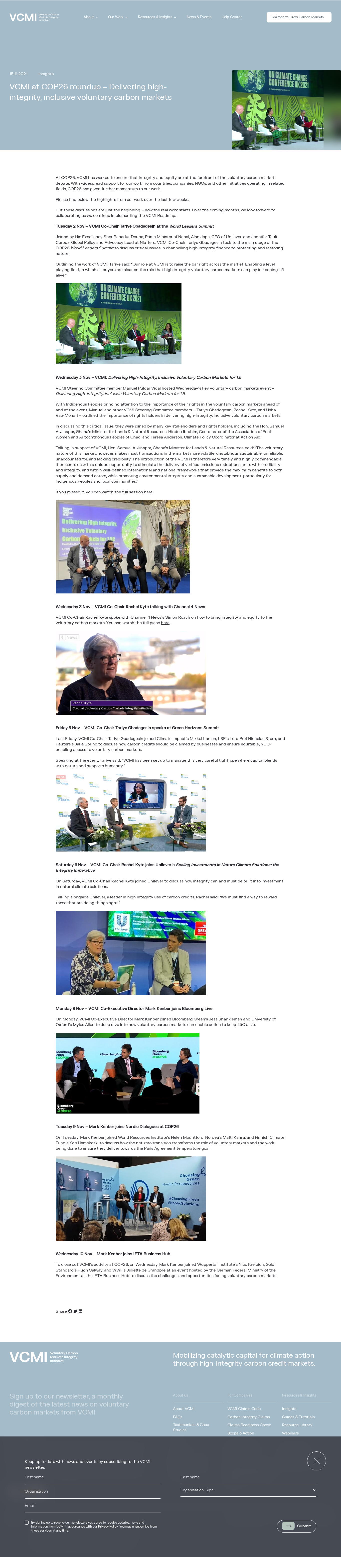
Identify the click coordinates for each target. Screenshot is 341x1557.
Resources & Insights (155, 17)
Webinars (290, 1433)
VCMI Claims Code (244, 1408)
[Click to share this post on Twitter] (75, 1311)
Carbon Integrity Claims (248, 1417)
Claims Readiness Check (249, 1424)
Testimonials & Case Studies (191, 1427)
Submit (304, 1526)
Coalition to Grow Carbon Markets (297, 17)
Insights (289, 1408)
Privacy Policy (108, 1527)
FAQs (177, 1417)
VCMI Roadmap (160, 215)
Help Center (232, 17)
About (89, 17)
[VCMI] (34, 17)
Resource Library (297, 1424)
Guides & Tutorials (298, 1417)
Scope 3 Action (240, 1433)
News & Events (199, 17)
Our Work (116, 17)
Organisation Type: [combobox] (197, 1490)
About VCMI (183, 1408)
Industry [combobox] (187, 1504)
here (148, 492)
